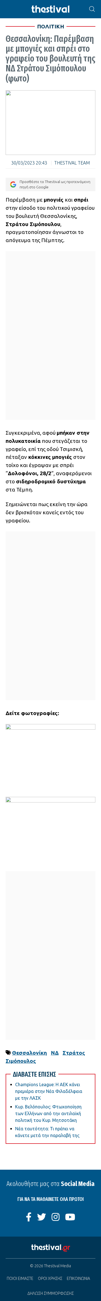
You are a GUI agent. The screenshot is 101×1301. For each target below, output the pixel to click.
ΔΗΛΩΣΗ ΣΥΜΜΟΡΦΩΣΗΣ (50, 1293)
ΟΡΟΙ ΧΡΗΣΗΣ (50, 1278)
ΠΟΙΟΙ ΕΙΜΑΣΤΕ (20, 1278)
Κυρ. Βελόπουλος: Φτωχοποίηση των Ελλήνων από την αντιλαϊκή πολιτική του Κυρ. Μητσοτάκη (48, 1113)
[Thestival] (50, 9)
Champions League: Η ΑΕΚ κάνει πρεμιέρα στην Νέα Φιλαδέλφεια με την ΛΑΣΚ (48, 1091)
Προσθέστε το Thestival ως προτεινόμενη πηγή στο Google (55, 184)
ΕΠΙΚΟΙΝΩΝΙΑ (78, 1278)
